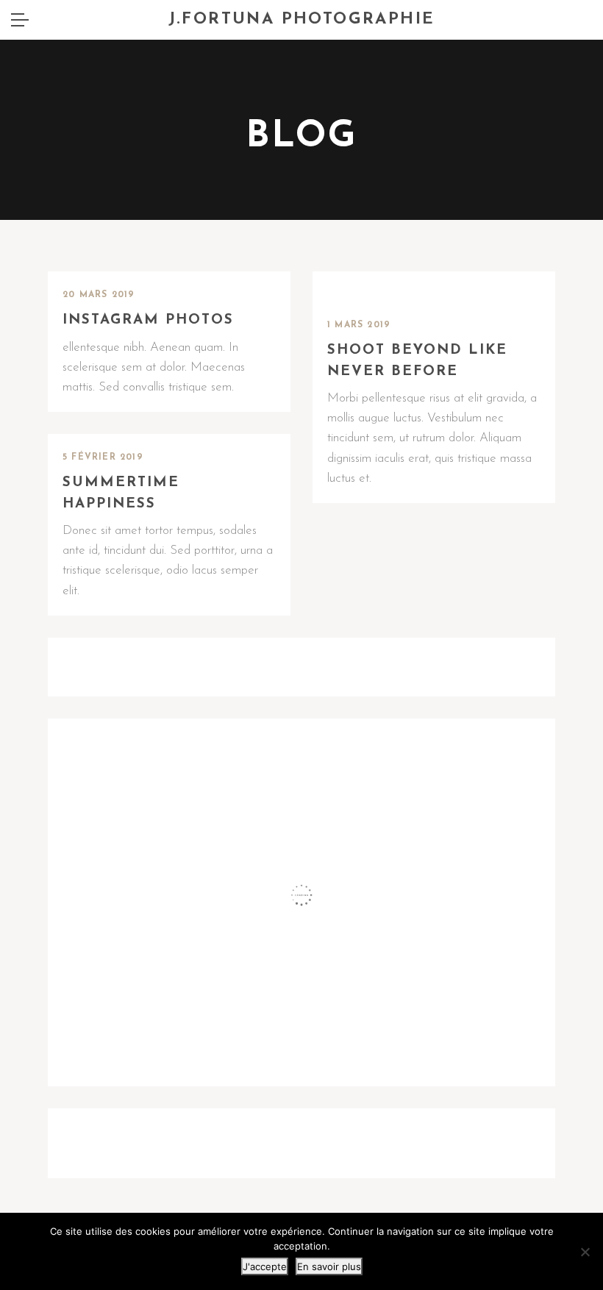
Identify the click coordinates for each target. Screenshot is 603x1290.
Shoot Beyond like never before (417, 361)
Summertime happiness (121, 493)
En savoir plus (329, 1266)
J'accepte (265, 1266)
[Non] (584, 1251)
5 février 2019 (103, 457)
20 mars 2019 (99, 295)
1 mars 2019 (358, 325)
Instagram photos (148, 320)
